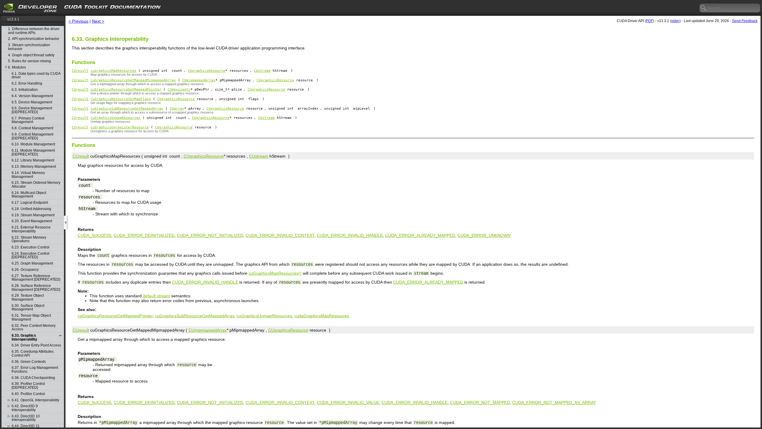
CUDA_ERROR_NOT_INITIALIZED (210, 235)
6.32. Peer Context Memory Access (34, 327)
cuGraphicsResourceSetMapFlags (120, 99)
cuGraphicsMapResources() (275, 273)
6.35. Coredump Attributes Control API (33, 353)
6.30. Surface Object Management (28, 307)
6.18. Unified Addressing (31, 209)
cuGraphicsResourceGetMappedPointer (125, 89)
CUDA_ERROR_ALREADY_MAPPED (420, 235)
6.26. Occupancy (25, 270)
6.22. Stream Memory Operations (29, 239)
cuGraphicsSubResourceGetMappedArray (126, 109)
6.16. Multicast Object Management (29, 194)
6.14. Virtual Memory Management (28, 174)
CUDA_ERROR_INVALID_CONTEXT (280, 235)
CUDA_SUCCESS (94, 235)
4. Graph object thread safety (31, 55)
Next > (98, 21)
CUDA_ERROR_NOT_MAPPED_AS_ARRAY (554, 402)
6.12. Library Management (33, 160)
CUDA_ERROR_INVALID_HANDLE (350, 235)
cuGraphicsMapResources (113, 71)
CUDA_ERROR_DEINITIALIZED (144, 235)
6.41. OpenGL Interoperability (35, 400)
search (704, 8)
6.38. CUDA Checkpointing (33, 378)
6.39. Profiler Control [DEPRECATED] (28, 385)
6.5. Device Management (32, 102)
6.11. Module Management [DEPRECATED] (33, 152)
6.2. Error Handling (27, 84)
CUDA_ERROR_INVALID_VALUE (348, 402)
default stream (156, 295)
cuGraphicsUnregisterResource (119, 127)
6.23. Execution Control (30, 247)
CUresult (80, 71)
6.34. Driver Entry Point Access (36, 345)
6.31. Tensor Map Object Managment (31, 317)
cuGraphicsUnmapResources (115, 118)
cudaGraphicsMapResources (321, 315)
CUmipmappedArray (199, 80)
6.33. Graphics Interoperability (24, 337)
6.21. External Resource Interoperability (31, 229)
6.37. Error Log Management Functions (35, 369)
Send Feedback (745, 21)
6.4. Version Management (32, 96)
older (675, 21)
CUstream (262, 71)
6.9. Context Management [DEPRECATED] (32, 136)
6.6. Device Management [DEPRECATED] (32, 110)
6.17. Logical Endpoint (30, 203)
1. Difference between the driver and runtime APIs (34, 31)
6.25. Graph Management (32, 263)
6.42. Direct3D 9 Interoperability (25, 408)
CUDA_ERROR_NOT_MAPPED (480, 402)
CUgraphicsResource (206, 71)
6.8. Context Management (32, 128)
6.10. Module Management (33, 144)
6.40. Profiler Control (28, 394)
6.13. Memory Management (34, 167)
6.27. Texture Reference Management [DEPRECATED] (36, 278)
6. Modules (17, 67)
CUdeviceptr (179, 89)
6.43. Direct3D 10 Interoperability (26, 418)
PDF (649, 21)
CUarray (177, 109)
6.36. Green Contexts (29, 362)
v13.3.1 (13, 19)
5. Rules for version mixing (29, 61)
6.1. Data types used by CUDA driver (36, 75)
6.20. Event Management (32, 221)
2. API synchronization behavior (33, 39)
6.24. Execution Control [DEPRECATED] (30, 255)
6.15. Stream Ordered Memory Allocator (36, 184)
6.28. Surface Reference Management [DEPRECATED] (36, 287)
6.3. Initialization (25, 90)
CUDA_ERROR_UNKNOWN (483, 235)
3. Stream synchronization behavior (29, 47)
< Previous (78, 21)
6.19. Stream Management (33, 215)
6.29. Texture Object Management (28, 297)
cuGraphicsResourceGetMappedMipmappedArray (133, 80)
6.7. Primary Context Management (28, 120)
